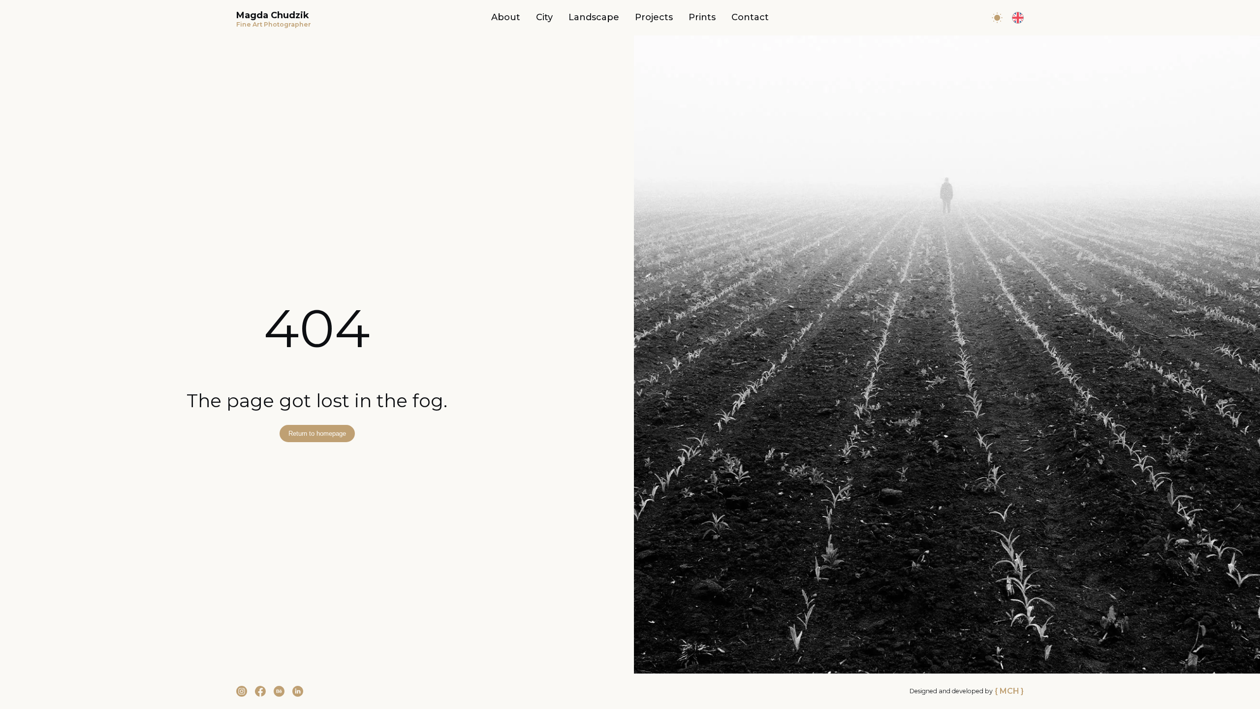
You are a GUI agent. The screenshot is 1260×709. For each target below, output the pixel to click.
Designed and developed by (967, 691)
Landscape (593, 17)
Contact (750, 17)
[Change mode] (997, 18)
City (544, 17)
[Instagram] (241, 691)
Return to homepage (317, 433)
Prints (702, 17)
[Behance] (279, 691)
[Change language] (1018, 18)
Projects (654, 17)
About (505, 17)
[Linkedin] (297, 691)
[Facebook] (260, 691)
